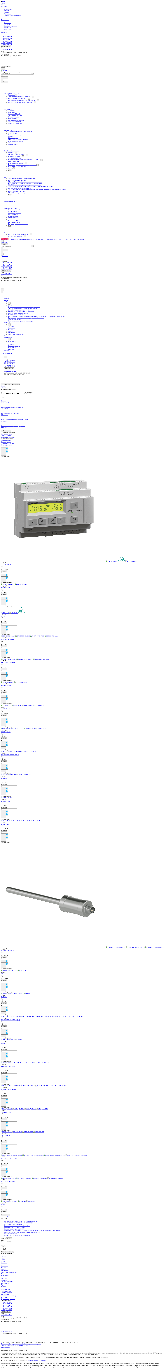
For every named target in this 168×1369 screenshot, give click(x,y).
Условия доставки (6, 1291)
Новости (6, 10)
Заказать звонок (5, 46)
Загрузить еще (5, 1214)
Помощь (3, 1286)
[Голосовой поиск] (3, 77)
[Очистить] (32, 74)
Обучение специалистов (8, 1299)
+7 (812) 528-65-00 (6, 36)
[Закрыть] (2, 292)
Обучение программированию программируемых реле (20, 1221)
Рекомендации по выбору (8, 1295)
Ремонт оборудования (10, 1233)
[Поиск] (2, 290)
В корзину (4, 571)
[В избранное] (4, 448)
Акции (3, 1259)
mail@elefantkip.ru (6, 49)
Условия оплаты (5, 1289)
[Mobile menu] (2, 254)
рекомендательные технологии (36, 1360)
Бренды (3, 1261)
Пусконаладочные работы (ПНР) (14, 1229)
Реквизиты (7, 23)
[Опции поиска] (2, 75)
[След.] (8, 1216)
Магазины (7, 24)
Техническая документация (12, 15)
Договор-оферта (5, 1347)
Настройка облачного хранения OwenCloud (17, 1226)
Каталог (3, 1256)
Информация (4, 1275)
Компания (4, 1263)
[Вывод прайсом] (5, 446)
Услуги (3, 1258)
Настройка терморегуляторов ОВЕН (15, 1224)
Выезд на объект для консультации (14, 1227)
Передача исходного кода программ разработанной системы (22, 1232)
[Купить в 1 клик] (3, 454)
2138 (6, 1216)
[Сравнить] (4, 451)
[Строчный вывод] (4, 446)
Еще (9, 170)
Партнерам (7, 29)
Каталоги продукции (10, 26)
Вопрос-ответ (5, 1294)
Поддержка (4, 1297)
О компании (8, 9)
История (3, 1274)
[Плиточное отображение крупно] (1, 446)
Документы (7, 14)
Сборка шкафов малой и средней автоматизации (18, 1222)
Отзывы (6, 12)
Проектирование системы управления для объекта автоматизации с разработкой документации (32, 1230)
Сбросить (8, 1238)
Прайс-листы (8, 27)
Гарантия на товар (6, 1292)
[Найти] (6, 77)
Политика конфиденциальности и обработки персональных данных (21, 1344)
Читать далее (89, 1365)
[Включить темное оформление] (3, 68)
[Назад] (9, 303)
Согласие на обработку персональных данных (14, 1345)
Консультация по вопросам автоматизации (17, 1235)
